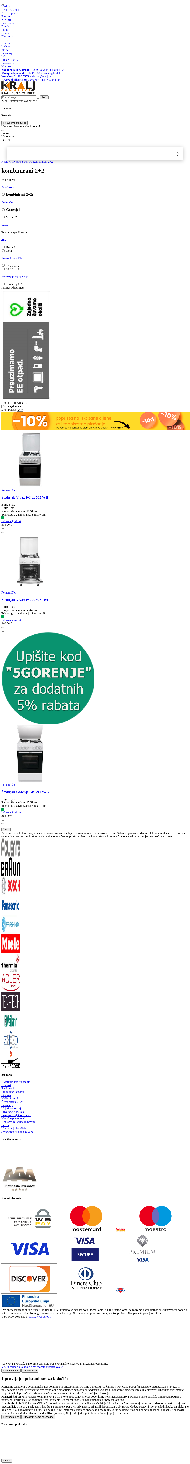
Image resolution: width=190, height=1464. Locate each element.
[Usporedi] (2, 532)
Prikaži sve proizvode (14, 122)
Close (6, 829)
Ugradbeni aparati (37, 153)
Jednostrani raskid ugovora (17, 1131)
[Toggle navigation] (2, 4)
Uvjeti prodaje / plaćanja (15, 1081)
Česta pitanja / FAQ (13, 1101)
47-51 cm (12, 265)
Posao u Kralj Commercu (16, 1115)
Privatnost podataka (12, 1111)
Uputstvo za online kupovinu (18, 1121)
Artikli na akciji (10, 9)
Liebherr (6, 46)
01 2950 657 (20, 79)
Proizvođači (8, 23)
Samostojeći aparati (20, 153)
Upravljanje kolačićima (15, 1128)
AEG (4, 39)
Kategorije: (7, 186)
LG (3, 56)
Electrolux (7, 36)
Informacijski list (11, 521)
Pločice (120, 153)
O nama (6, 1095)
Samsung (6, 53)
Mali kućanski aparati (93, 153)
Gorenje (6, 33)
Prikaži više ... (9, 59)
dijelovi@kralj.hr (50, 79)
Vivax (11, 217)
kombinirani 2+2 (20, 194)
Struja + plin (14, 284)
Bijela (10, 247)
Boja (3, 239)
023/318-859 (22, 73)
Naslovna (7, 6)
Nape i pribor (51, 153)
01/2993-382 (23, 69)
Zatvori (6, 1460)
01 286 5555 (15, 76)
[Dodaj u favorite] (2, 528)
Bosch (5, 26)
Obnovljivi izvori (135, 153)
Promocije (7, 1105)
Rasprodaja (8, 16)
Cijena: (5, 224)
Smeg (4, 49)
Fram (4, 29)
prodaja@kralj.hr (55, 69)
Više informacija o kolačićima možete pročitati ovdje (32, 1366)
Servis (5, 1125)
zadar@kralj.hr (53, 73)
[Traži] (2, 130)
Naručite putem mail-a (14, 1118)
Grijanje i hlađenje (79, 153)
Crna (10, 250)
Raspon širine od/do (11, 258)
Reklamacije (8, 1088)
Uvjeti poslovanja (11, 1108)
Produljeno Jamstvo (12, 1091)
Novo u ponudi (10, 13)
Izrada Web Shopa (40, 1316)
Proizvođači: (8, 202)
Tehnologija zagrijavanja (14, 276)
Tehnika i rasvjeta (107, 153)
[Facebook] (10, 1162)
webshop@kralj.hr (40, 76)
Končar (5, 43)
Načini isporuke (10, 1098)
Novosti (6, 19)
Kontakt (6, 66)
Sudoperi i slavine (65, 153)
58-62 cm (12, 269)
